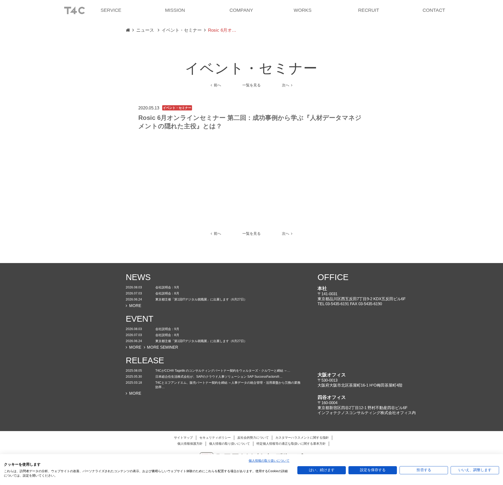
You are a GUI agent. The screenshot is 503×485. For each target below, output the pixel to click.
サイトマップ (183, 437)
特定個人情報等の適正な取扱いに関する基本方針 (291, 443)
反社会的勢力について (253, 437)
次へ (285, 85)
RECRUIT (368, 10)
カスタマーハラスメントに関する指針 (302, 437)
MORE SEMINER (162, 347)
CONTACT (434, 10)
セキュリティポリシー (215, 437)
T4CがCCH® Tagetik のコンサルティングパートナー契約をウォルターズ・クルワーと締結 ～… (222, 370)
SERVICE (111, 10)
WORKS (302, 10)
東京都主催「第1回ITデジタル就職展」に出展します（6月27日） (201, 299)
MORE (135, 305)
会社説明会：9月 (167, 287)
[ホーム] (74, 10)
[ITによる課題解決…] (128, 30)
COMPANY (241, 10)
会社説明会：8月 (167, 293)
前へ (217, 85)
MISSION (175, 10)
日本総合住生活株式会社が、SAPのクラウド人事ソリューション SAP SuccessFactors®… (218, 376)
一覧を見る (251, 85)
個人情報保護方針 (190, 443)
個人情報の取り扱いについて (229, 443)
